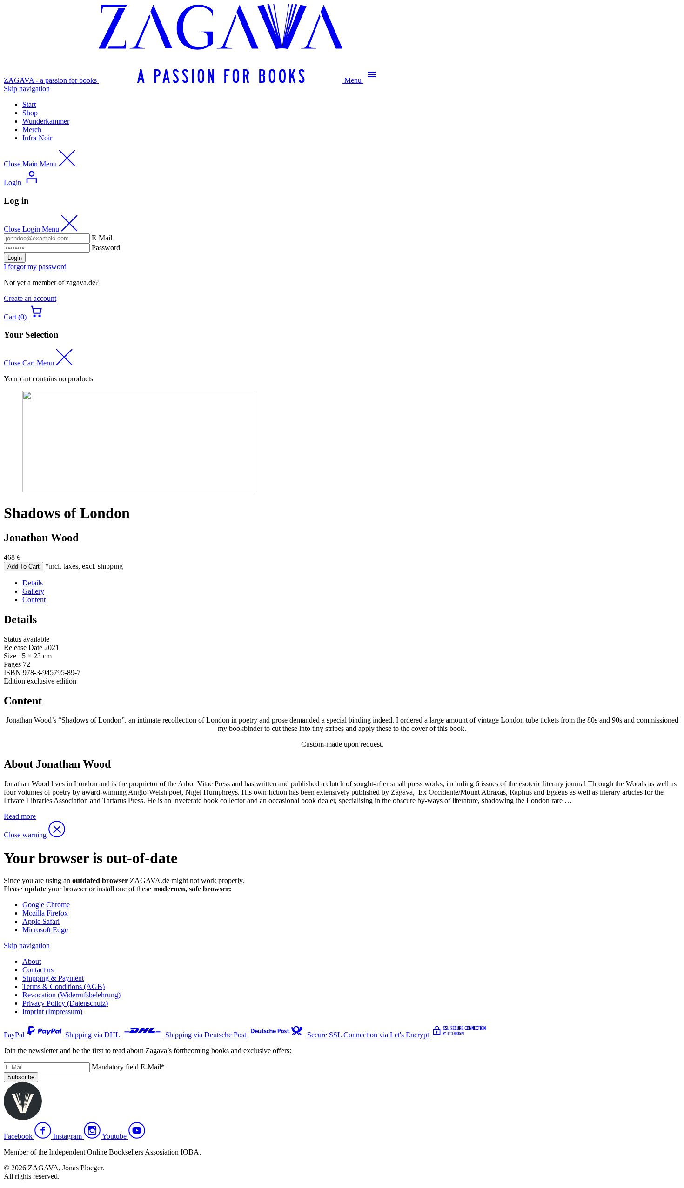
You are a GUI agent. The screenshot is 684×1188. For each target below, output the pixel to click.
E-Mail (102, 238)
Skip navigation (27, 89)
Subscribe (20, 1077)
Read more (20, 816)
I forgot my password (35, 267)
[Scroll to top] (23, 1118)
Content (34, 600)
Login (14, 257)
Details (32, 583)
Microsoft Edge (45, 930)
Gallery (33, 591)
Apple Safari (41, 921)
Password (106, 248)
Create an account (30, 298)
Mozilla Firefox (45, 913)
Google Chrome (46, 905)
